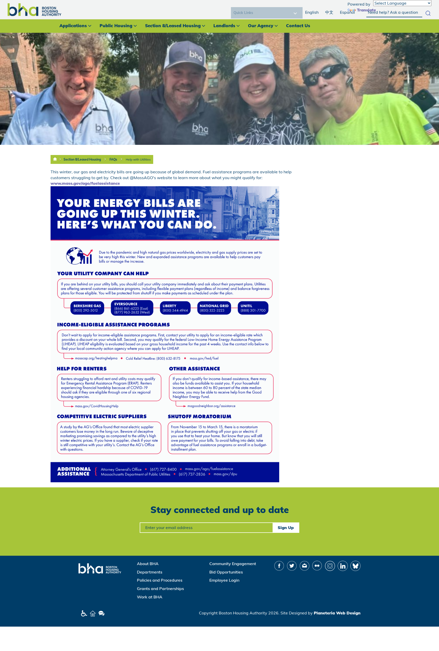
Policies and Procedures (159, 580)
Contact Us (298, 25)
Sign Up (286, 527)
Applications (73, 25)
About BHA (148, 563)
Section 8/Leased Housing (173, 25)
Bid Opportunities (226, 572)
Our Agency (260, 25)
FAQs (113, 159)
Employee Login (224, 580)
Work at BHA (149, 596)
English (312, 12)
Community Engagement (232, 563)
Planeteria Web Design (337, 612)
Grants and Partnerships (160, 588)
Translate (366, 9)
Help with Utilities (138, 159)
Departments (149, 572)
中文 (329, 12)
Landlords (224, 25)
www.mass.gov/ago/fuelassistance (85, 183)
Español (347, 12)
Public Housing (116, 25)
